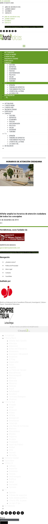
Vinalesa (12, 399)
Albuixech (13, 346)
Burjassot (13, 356)
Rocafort (13, 394)
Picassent (13, 442)
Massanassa (14, 431)
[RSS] (7, 31)
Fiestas (12, 71)
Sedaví (12, 447)
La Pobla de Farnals (17, 370)
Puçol (11, 388)
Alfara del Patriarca (18, 348)
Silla (11, 450)
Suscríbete (8, 11)
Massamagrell (15, 375)
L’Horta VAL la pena (17, 500)
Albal (11, 407)
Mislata (12, 434)
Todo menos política (17, 89)
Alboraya (13, 343)
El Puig (12, 359)
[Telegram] (10, 31)
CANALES (8, 463)
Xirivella (12, 455)
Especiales (8, 61)
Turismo (12, 81)
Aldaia (12, 412)
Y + (5, 83)
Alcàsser (13, 410)
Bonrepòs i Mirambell (18, 354)
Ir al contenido (5, 1)
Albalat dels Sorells (18, 340)
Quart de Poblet (16, 444)
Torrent (12, 452)
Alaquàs (12, 404)
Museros (13, 383)
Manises (12, 428)
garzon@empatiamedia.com (10, 248)
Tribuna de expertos (16, 87)
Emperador (14, 362)
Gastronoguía (14, 73)
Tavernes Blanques (17, 396)
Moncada (13, 380)
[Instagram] (4, 31)
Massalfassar (15, 372)
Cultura (12, 65)
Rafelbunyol (14, 391)
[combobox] (9, 520)
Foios (11, 364)
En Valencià (9, 95)
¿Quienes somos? (10, 9)
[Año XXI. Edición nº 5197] (12, 7)
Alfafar (12, 415)
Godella (12, 367)
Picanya (12, 439)
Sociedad (12, 79)
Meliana (12, 378)
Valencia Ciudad (11, 58)
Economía (12, 69)
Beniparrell (14, 418)
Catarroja (13, 423)
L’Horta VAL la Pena (16, 91)
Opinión (12, 85)
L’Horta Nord (10, 54)
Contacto (8, 13)
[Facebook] (1, 31)
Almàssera (13, 351)
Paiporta (13, 436)
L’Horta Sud (9, 56)
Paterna (12, 386)
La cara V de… (14, 93)
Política (12, 75)
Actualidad (9, 52)
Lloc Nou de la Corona (18, 426)
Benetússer (14, 420)
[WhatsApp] (16, 31)
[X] (13, 31)
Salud (11, 77)
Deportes (12, 67)
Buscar (6, 97)
